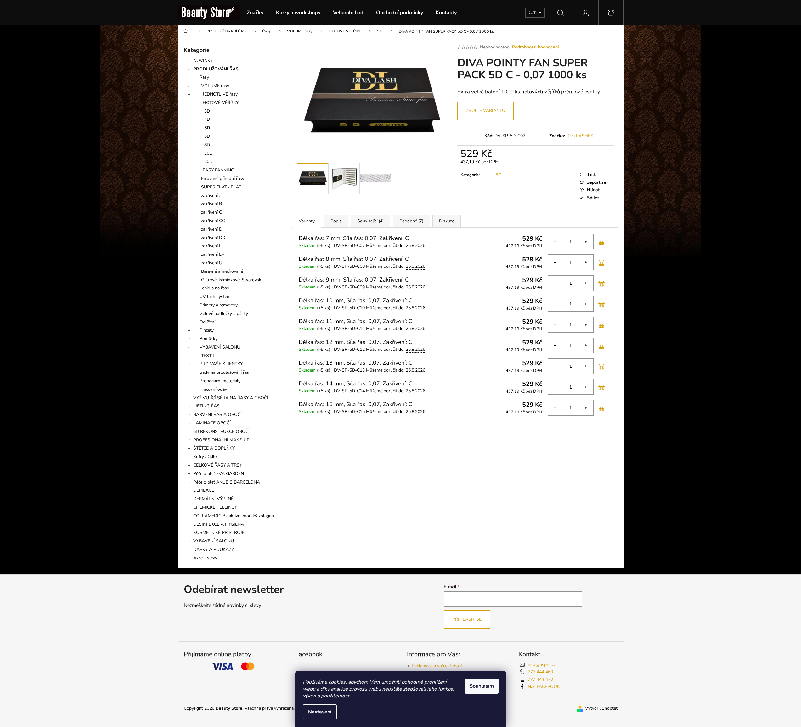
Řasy (204, 77)
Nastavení (319, 711)
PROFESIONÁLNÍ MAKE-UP (221, 440)
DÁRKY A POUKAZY (213, 549)
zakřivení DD (213, 238)
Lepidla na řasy (214, 288)
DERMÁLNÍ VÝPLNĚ (213, 499)
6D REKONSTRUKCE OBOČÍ (221, 431)
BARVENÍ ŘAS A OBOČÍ (217, 414)
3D (207, 111)
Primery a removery (219, 305)
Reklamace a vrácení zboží (437, 666)
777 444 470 (540, 679)
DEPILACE (203, 490)
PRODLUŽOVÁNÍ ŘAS (216, 69)
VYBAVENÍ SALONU (220, 347)
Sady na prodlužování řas (224, 372)
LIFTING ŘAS (206, 406)
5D (207, 128)
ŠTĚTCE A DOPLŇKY (214, 448)
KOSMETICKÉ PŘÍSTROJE (219, 532)
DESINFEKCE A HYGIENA (218, 524)
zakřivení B (211, 204)
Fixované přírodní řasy (222, 179)
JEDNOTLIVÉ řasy (220, 94)
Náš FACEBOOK (544, 687)
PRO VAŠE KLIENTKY (221, 364)
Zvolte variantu (485, 111)
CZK (533, 12)
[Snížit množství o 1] (555, 241)
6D (207, 136)
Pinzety (207, 330)
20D (208, 162)
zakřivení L (211, 246)
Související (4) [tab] (370, 221)
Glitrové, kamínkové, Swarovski (231, 280)
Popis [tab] (335, 221)
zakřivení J (211, 196)
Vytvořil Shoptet (601, 708)
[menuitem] (255, 12)
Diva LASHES (579, 136)
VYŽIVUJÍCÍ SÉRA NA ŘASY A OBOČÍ (230, 398)
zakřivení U (211, 263)
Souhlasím (482, 686)
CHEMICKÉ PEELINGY (215, 507)
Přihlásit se (467, 619)
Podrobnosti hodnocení (535, 47)
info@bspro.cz (542, 665)
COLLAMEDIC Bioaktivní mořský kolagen (233, 516)
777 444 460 (540, 672)
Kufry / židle (205, 457)
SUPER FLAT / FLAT (221, 187)
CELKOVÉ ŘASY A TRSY (217, 465)
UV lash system (215, 296)
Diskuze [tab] (446, 221)
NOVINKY (203, 61)
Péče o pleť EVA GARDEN (218, 474)
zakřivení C (211, 212)
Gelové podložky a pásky (224, 313)
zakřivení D (211, 229)
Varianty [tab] (307, 221)
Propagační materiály (220, 381)
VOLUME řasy (215, 86)
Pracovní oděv (213, 389)
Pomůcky (208, 339)
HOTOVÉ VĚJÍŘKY (221, 103)
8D (207, 145)
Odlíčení (207, 322)
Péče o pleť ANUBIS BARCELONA (226, 482)
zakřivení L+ (212, 254)
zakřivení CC (213, 221)
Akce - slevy (205, 558)
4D (207, 119)
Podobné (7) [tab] (411, 221)
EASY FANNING (218, 170)
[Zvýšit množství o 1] (585, 241)
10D (208, 153)
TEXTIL (208, 356)
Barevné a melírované (222, 271)
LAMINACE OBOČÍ (212, 423)
